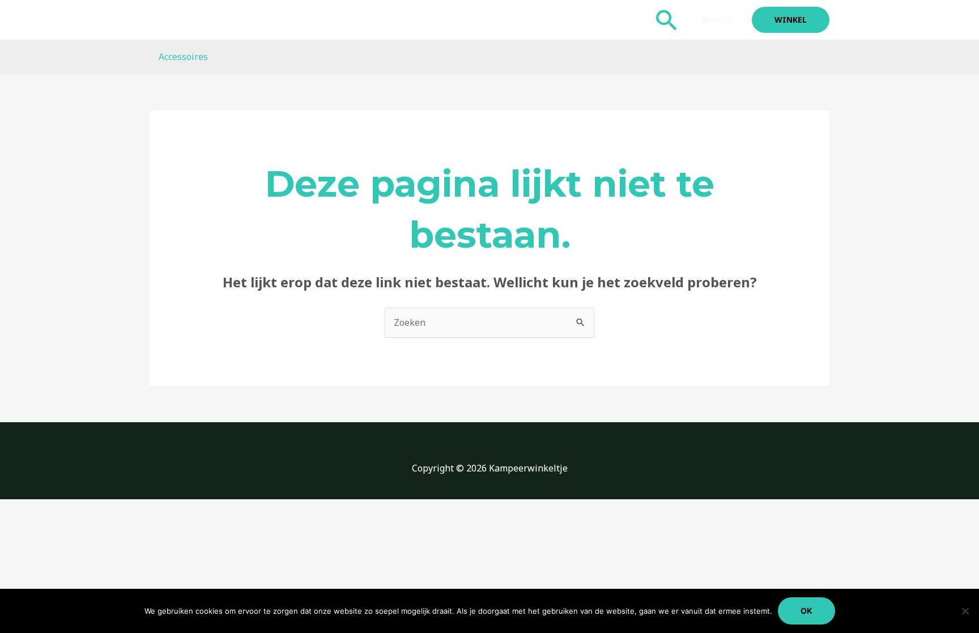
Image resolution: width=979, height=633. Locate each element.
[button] (667, 20)
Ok (806, 610)
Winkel (716, 20)
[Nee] (965, 611)
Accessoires (183, 56)
